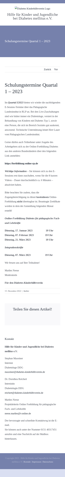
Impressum (36, 462)
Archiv (26, 291)
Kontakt (27, 462)
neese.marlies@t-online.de (18, 413)
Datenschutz (48, 462)
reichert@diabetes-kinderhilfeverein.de (24, 392)
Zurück (47, 69)
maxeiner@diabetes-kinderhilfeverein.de (25, 372)
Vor (56, 69)
